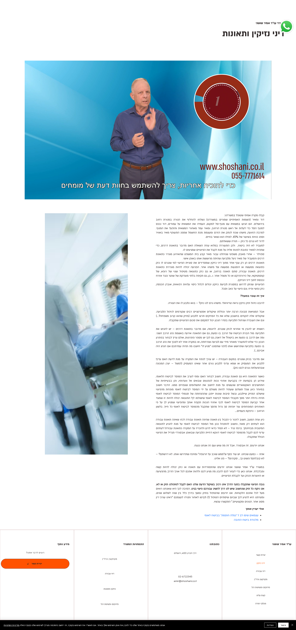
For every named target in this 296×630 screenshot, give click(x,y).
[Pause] (29, 195)
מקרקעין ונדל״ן (109, 559)
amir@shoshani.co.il (185, 581)
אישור (283, 625)
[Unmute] (34, 195)
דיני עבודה (260, 571)
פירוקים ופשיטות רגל (260, 587)
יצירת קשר (260, 555)
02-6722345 (185, 576)
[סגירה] (292, 625)
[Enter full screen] (267, 195)
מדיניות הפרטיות (11, 625)
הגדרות (270, 625)
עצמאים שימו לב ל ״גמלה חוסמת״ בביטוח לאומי (231, 515)
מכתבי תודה (260, 603)
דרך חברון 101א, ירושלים (185, 553)
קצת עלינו (260, 595)
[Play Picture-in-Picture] (262, 195)
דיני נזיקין (261, 563)
